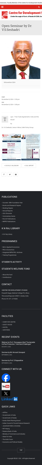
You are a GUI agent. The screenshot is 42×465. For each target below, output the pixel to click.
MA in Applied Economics (11, 247)
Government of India (9, 415)
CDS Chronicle (7, 213)
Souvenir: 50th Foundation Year (13, 202)
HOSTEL (5, 327)
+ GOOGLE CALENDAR (11, 165)
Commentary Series (9, 216)
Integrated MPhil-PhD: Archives (12, 252)
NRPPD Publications (9, 221)
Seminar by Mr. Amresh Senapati (13, 352)
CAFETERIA (6, 330)
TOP (21, 450)
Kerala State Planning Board (11, 420)
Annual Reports (8, 211)
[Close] (40, 1)
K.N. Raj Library (7, 234)
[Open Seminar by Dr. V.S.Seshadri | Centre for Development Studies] (21, 14)
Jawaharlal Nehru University (11, 426)
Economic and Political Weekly (12, 442)
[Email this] (16, 174)
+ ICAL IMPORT (29, 165)
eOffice (5, 412)
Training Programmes (9, 255)
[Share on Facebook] (4, 174)
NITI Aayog (6, 428)
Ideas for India (7, 436)
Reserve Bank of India (10, 431)
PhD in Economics (8, 250)
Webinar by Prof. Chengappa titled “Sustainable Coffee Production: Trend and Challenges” (18, 343)
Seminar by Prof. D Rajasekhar (12, 360)
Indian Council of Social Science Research (16, 423)
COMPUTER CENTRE (9, 322)
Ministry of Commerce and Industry (14, 434)
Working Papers (8, 208)
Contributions (7, 277)
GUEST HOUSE (7, 324)
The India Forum (8, 439)
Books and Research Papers (12, 205)
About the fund (7, 274)
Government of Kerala (10, 418)
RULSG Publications (9, 219)
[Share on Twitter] (10, 174)
